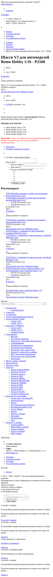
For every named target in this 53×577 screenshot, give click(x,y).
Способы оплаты (13, 34)
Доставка (10, 36)
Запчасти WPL (17, 376)
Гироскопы (15, 359)
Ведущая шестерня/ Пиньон (22, 405)
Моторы (14, 337)
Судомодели (11, 315)
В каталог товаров (8, 520)
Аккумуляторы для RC (15, 319)
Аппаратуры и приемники (22, 345)
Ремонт (9, 32)
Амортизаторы (17, 400)
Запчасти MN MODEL (20, 381)
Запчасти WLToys (18, 372)
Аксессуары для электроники (23, 356)
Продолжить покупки (10, 92)
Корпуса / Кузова (18, 414)
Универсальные (17, 332)
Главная (9, 42)
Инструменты (12, 363)
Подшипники (16, 418)
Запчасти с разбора (14, 422)
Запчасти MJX (17, 385)
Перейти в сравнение (10, 543)
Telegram (9, 11)
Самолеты (10, 312)
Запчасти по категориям (16, 396)
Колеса (14, 411)
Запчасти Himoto (18, 378)
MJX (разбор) (16, 433)
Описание (10, 147)
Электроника (11, 334)
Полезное (10, 457)
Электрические (17, 310)
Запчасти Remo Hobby (15, 49)
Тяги (13, 420)
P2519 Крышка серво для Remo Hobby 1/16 (24, 271)
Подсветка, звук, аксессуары (23, 350)
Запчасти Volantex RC (20, 394)
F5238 (14, 205)
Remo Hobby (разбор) (20, 427)
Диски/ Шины (17, 409)
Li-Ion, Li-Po (16, 321)
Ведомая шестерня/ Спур (21, 407)
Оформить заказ (26, 92)
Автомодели (11, 308)
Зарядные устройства (15, 326)
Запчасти (10, 47)
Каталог (9, 45)
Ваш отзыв (10, 162)
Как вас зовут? (17, 164)
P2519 (14, 275)
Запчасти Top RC (18, 392)
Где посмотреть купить (15, 38)
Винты (14, 403)
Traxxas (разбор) (17, 429)
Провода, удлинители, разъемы (24, 352)
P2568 (9, 104)
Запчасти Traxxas (18, 374)
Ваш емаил (15, 167)
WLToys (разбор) (18, 431)
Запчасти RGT (17, 389)
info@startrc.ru (7, 4)
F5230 (14, 242)
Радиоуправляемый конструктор (19, 317)
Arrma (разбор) (17, 425)
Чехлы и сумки (12, 365)
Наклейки (15, 416)
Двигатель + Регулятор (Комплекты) (26, 341)
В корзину (5, 76)
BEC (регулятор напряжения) (23, 354)
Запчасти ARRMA (18, 383)
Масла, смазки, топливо (16, 361)
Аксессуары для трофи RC (22, 398)
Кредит (9, 472)
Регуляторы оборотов (20, 339)
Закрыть (4, 537)
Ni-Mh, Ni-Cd (16, 323)
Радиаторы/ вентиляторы (21, 348)
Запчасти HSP (17, 387)
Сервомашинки (17, 343)
